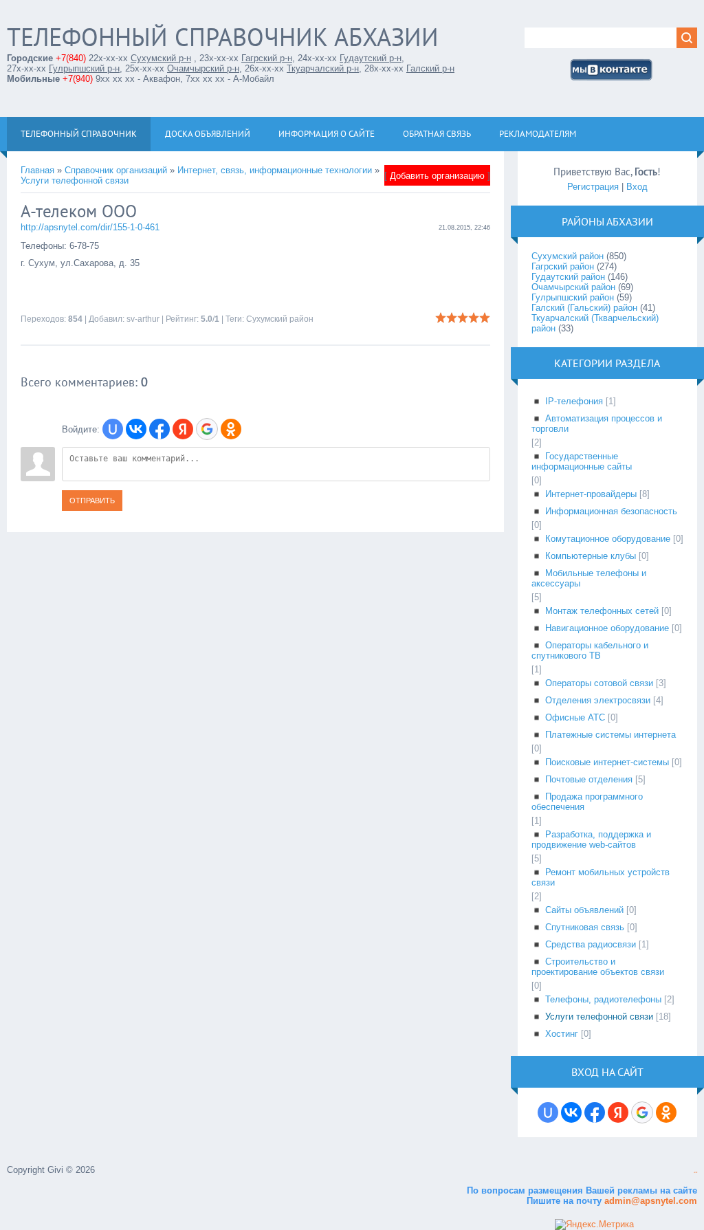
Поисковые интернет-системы (607, 762)
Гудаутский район (568, 277)
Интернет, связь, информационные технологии (274, 170)
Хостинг (561, 1034)
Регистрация (593, 187)
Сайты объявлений (584, 910)
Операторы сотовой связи (599, 683)
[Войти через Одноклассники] (231, 429)
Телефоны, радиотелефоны (603, 999)
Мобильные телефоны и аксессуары (588, 578)
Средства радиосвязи (590, 944)
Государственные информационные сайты (581, 461)
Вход (637, 187)
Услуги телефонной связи (75, 180)
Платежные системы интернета (610, 734)
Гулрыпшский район (572, 297)
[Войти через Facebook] (159, 429)
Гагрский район (562, 266)
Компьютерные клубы (590, 556)
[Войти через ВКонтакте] (136, 429)
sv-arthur (143, 319)
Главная (37, 170)
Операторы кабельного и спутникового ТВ (589, 650)
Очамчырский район (573, 287)
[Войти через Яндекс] (183, 429)
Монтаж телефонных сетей (602, 611)
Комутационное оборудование (607, 539)
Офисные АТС (575, 717)
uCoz (695, 1173)
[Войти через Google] (207, 429)
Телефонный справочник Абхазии (223, 37)
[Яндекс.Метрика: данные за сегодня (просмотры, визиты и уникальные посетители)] (594, 1224)
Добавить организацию (437, 176)
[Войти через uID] (112, 429)
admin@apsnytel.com (649, 1201)
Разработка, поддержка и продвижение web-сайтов (591, 839)
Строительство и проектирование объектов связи (597, 966)
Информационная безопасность (611, 511)
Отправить (92, 500)
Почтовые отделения (588, 779)
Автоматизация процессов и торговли (596, 423)
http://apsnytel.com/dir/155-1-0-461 (90, 227)
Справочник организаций (116, 170)
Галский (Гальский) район (584, 308)
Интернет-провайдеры (591, 494)
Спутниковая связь (584, 927)
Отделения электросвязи (597, 700)
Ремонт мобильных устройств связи (600, 877)
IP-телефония (574, 401)
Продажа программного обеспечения (587, 801)
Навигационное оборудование (607, 628)
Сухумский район (280, 319)
